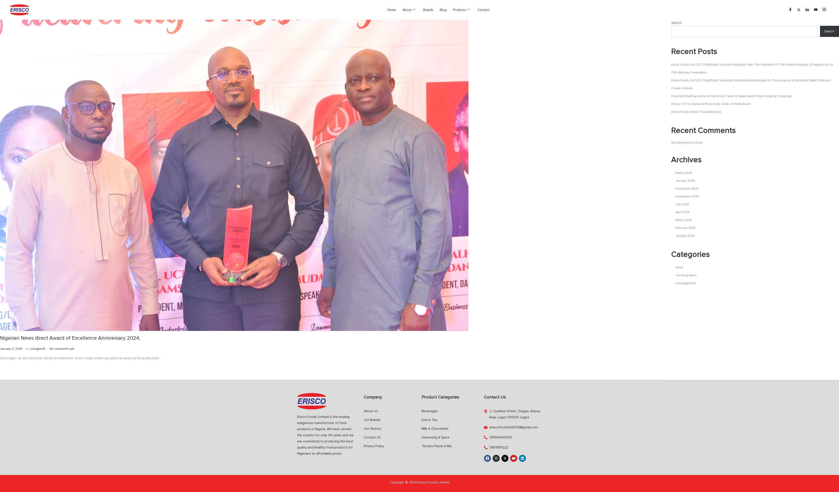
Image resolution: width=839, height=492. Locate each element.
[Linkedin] (522, 458)
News (679, 267)
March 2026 (684, 173)
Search (676, 23)
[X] (798, 10)
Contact (484, 10)
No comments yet (61, 349)
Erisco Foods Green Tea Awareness (696, 112)
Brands (428, 10)
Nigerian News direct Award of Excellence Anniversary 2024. (70, 338)
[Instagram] (824, 10)
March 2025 (684, 220)
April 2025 (683, 212)
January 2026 (685, 181)
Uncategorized (686, 283)
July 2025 (682, 204)
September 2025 (687, 196)
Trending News (686, 275)
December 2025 (687, 188)
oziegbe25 (37, 349)
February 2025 (686, 228)
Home (391, 10)
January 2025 (685, 236)
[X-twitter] (504, 458)
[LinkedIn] (807, 10)
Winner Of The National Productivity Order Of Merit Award (711, 104)
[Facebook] (790, 10)
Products (459, 10)
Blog (443, 10)
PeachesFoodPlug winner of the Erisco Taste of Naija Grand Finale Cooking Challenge (731, 96)
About (407, 10)
